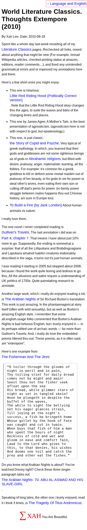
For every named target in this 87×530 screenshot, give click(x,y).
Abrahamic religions (45, 159)
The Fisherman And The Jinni (25, 357)
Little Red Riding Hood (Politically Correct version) (43, 98)
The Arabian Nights (20, 299)
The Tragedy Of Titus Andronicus (55, 503)
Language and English (68, 4)
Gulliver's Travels (15, 232)
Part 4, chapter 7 (15, 238)
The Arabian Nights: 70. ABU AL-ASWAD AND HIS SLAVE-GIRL (42, 482)
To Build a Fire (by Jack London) (36, 205)
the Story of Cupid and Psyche (34, 143)
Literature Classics (17, 49)
